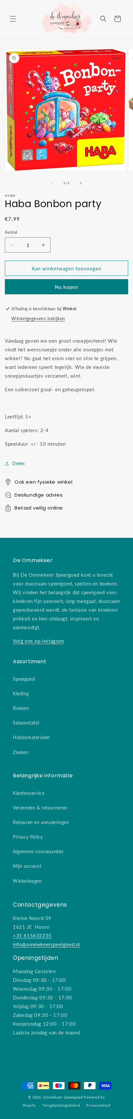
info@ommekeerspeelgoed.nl (46, 944)
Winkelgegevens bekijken (38, 318)
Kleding (21, 693)
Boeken (21, 708)
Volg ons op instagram (38, 641)
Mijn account (27, 866)
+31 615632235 (32, 935)
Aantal (11, 232)
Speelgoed (24, 679)
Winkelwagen (27, 881)
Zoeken (21, 752)
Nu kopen (66, 286)
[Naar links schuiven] (52, 183)
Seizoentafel (26, 722)
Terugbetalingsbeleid (61, 1105)
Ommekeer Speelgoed (63, 1097)
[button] (13, 19)
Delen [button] (18, 463)
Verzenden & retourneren (40, 807)
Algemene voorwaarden (38, 851)
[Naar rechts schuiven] (81, 183)
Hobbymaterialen (31, 737)
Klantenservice (28, 793)
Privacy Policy (28, 837)
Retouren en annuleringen (41, 822)
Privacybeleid (98, 1105)
